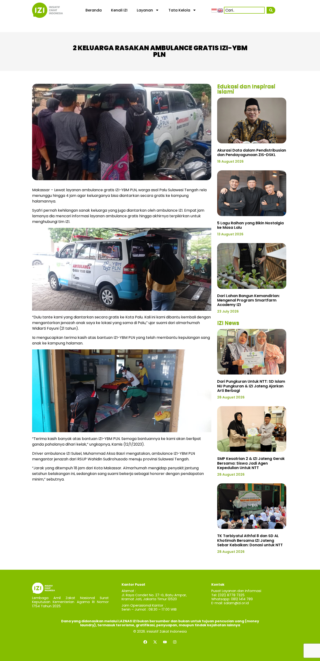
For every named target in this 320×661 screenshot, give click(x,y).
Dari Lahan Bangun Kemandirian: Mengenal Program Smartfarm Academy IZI (248, 300)
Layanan (145, 10)
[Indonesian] (214, 10)
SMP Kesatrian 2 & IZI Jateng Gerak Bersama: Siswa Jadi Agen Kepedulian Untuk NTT (251, 463)
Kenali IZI (119, 10)
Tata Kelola (179, 10)
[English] (220, 10)
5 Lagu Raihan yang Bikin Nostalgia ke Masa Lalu (250, 225)
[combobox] (244, 10)
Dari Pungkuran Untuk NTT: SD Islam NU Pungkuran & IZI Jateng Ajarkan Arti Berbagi (251, 386)
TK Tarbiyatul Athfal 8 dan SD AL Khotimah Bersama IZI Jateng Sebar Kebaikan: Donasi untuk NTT (250, 540)
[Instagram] (175, 642)
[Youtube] (165, 642)
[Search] (271, 10)
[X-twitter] (155, 642)
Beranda (94, 10)
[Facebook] (145, 642)
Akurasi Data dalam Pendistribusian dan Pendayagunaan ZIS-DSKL (251, 152)
